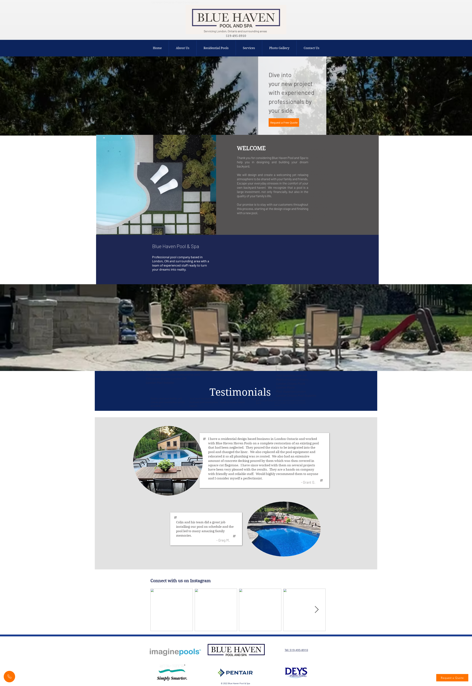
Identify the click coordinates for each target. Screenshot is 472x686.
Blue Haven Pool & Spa (175, 246)
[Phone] (9, 676)
